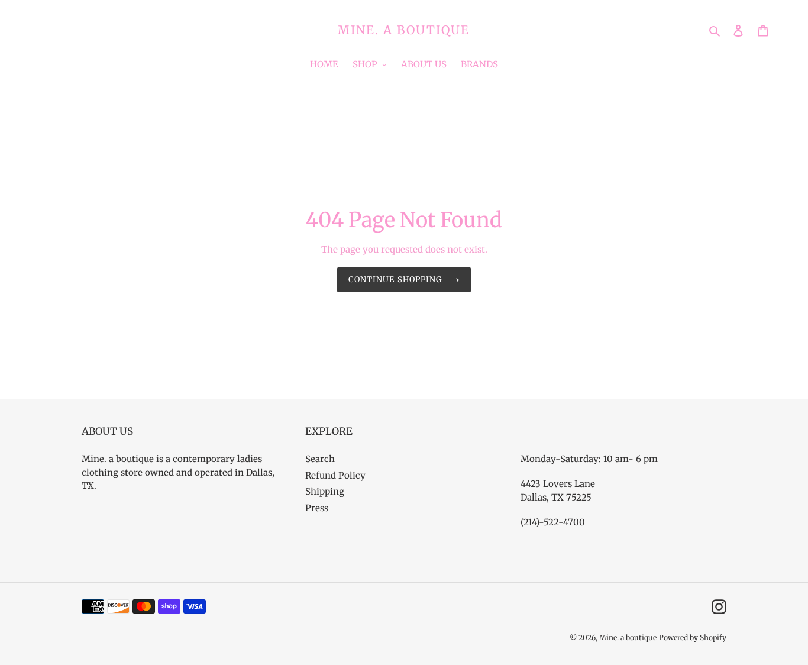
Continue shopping (395, 280)
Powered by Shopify (692, 637)
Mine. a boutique (404, 30)
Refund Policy (335, 475)
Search (320, 458)
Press (316, 508)
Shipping (324, 491)
